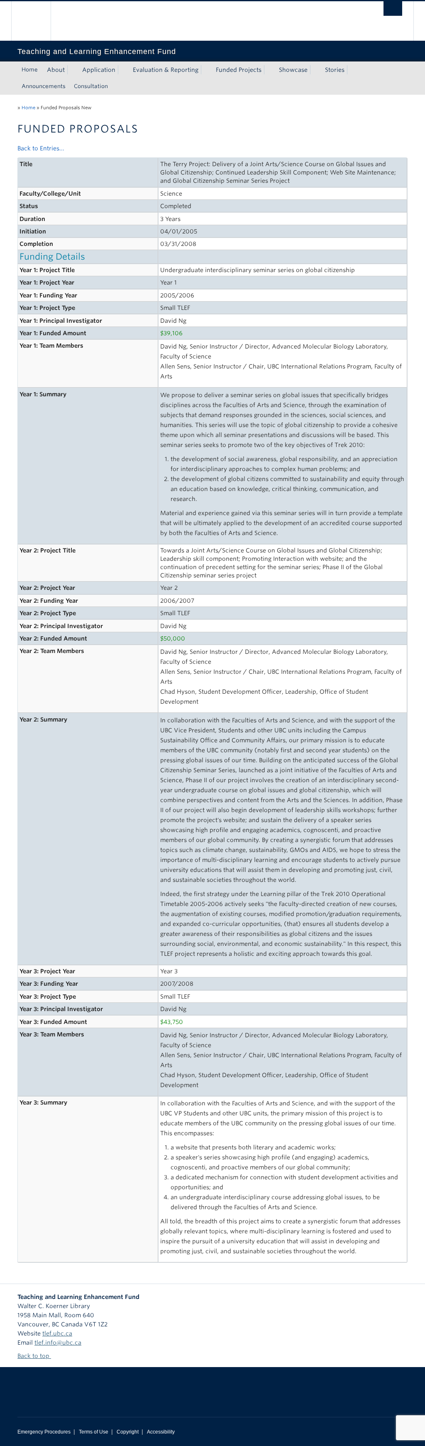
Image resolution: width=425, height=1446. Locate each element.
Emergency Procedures (44, 1432)
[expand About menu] (72, 69)
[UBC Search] (392, 8)
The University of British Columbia (37, 21)
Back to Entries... (40, 148)
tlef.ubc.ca (57, 1333)
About (56, 69)
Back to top (34, 1356)
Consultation (91, 86)
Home (30, 69)
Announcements (44, 86)
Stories (334, 69)
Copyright (128, 1432)
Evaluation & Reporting (165, 69)
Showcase (293, 69)
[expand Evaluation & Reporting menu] (206, 69)
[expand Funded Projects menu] (269, 69)
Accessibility (161, 1432)
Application (98, 69)
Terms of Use (93, 1432)
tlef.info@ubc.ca (57, 1342)
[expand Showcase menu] (315, 69)
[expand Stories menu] (352, 69)
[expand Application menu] (123, 69)
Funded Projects (238, 69)
